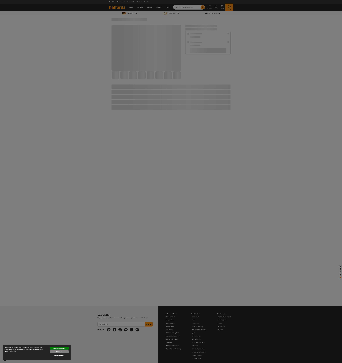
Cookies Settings (59, 355)
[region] (37, 352)
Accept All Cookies (59, 348)
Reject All (59, 352)
